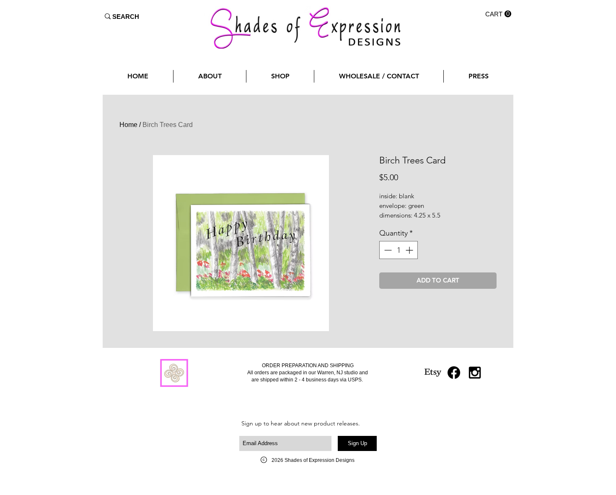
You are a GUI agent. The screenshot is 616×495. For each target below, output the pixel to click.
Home (128, 124)
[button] (498, 14)
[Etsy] (432, 372)
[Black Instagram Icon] (474, 372)
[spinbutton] (398, 250)
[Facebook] (453, 372)
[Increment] (410, 250)
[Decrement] (386, 250)
